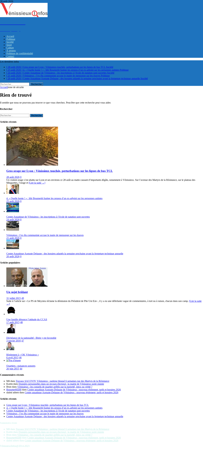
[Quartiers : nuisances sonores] (13, 360)
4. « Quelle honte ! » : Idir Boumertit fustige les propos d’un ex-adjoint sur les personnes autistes (54, 198)
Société (10, 42)
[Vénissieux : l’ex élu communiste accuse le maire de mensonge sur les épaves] (12, 229)
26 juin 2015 (12, 368)
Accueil (10, 36)
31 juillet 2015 (13, 298)
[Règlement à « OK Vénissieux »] (10, 349)
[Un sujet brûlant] (27, 285)
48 (21, 322)
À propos (11, 50)
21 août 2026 (13, 238)
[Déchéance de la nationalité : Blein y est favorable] (11, 332)
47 (22, 340)
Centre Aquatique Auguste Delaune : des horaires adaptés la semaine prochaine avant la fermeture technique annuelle (64, 253)
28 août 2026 (13, 177)
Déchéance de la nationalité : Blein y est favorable (31, 338)
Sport (9, 44)
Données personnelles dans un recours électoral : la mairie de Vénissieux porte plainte (61, 384)
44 (21, 368)
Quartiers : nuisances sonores (20, 365)
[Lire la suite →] (37, 182)
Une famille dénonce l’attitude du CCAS (26, 319)
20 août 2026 (13, 256)
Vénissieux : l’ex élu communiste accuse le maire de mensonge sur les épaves (45, 235)
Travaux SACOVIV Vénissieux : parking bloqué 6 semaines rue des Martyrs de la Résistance (62, 381)
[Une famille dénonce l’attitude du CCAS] (11, 314)
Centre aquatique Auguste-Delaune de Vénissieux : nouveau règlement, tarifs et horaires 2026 (74, 389)
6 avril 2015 (12, 357)
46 (20, 357)
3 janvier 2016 (13, 340)
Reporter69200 (13, 389)
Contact (10, 56)
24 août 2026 (13, 219)
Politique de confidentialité (19, 53)
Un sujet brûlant (17, 292)
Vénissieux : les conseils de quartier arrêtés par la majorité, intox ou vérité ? (54, 386)
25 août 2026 (13, 201)
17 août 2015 (13, 322)
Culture (10, 47)
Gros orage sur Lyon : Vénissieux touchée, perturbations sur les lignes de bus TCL (59, 171)
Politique (10, 39)
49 (22, 298)
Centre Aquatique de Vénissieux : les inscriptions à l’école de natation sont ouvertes (48, 216)
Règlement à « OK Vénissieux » (22, 354)
